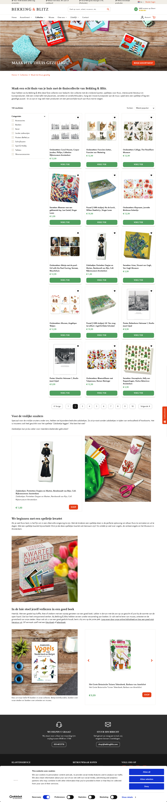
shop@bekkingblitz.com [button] (108, 744)
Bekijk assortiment (143, 63)
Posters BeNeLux (22, 137)
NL (141, 2)
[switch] (70, 797)
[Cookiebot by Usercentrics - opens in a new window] (16, 797)
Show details (127, 797)
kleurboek (50, 622)
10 (133, 406)
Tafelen (18, 150)
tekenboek (61, 622)
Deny (146, 786)
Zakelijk (73, 17)
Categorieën (16, 116)
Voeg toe (65, 164)
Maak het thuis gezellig (40, 75)
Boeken (18, 125)
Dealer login (150, 2)
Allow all (146, 772)
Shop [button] (73, 507)
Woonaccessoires (22, 154)
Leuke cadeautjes (22, 133)
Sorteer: (130, 108)
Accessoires (20, 120)
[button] (153, 17)
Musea (51, 17)
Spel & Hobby (21, 146)
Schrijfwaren (20, 142)
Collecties (40, 17)
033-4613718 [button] (59, 744)
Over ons (61, 17)
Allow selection (146, 779)
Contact (85, 17)
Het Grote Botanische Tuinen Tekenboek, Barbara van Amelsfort (117, 684)
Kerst (17, 129)
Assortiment (25, 17)
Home (14, 17)
